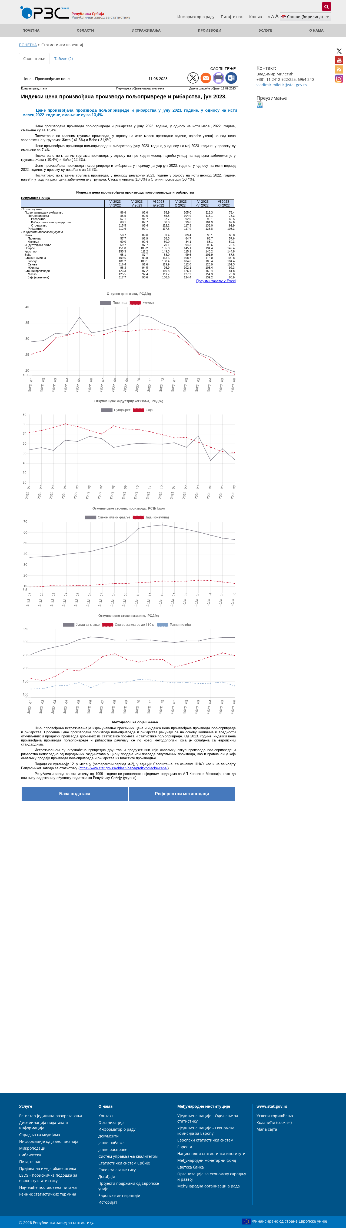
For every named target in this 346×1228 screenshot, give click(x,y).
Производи (209, 30)
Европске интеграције (119, 1195)
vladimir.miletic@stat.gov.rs (282, 84)
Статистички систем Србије (124, 1163)
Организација (111, 1122)
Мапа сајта (267, 1129)
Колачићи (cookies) (274, 1122)
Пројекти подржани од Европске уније (128, 1186)
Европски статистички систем (205, 1140)
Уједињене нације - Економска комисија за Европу (205, 1130)
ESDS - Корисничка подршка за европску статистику (48, 1178)
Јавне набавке (111, 1142)
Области (85, 30)
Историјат (107, 1202)
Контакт (256, 16)
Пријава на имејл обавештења (47, 1168)
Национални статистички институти (211, 1153)
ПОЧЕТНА (30, 30)
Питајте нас (232, 16)
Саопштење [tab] (34, 58)
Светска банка (190, 1167)
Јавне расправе (112, 1149)
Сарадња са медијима (39, 1134)
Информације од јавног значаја (48, 1141)
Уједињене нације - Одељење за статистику (207, 1118)
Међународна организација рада (208, 1186)
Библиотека (30, 1154)
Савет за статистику (117, 1169)
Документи (108, 1136)
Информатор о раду (196, 16)
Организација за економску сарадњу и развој (211, 1176)
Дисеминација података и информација (43, 1125)
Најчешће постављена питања (48, 1187)
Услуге (265, 30)
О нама (316, 30)
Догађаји (106, 1176)
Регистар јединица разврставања (50, 1115)
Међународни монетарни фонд (206, 1160)
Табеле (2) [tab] (63, 58)
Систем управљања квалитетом (128, 1156)
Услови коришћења (275, 1115)
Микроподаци (32, 1148)
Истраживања (146, 30)
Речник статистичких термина (47, 1194)
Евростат (185, 1146)
